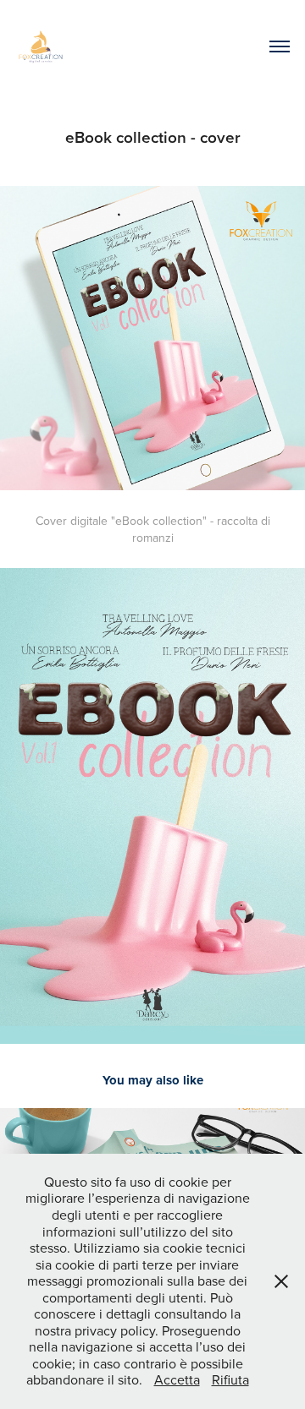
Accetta (177, 1379)
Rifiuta (230, 1379)
